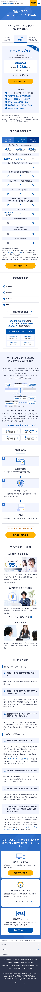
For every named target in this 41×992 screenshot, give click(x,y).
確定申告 (9, 286)
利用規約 (10, 962)
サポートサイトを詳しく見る (19, 617)
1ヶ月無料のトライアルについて (14, 252)
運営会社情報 (7, 959)
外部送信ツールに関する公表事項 (11, 966)
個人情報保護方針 (17, 959)
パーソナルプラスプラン (32, 39)
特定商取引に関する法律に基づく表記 (23, 962)
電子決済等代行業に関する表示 (30, 966)
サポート (9, 305)
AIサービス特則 (28, 969)
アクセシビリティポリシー (16, 969)
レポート (9, 298)
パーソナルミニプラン (8, 39)
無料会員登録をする (20, 535)
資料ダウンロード (20, 930)
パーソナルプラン (20, 39)
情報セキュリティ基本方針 (30, 959)
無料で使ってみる (20, 81)
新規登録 (33, 3)
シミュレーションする (20, 901)
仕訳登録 (9, 292)
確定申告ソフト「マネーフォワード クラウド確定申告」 (16, 940)
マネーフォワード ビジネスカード (19, 759)
